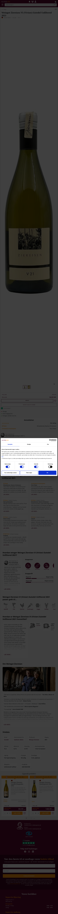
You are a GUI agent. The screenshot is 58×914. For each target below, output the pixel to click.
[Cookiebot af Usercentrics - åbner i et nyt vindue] (50, 440)
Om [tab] (48, 444)
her (2, 456)
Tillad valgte (29, 472)
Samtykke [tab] (10, 444)
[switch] (22, 467)
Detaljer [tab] (29, 444)
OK (47, 472)
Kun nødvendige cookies (10, 472)
